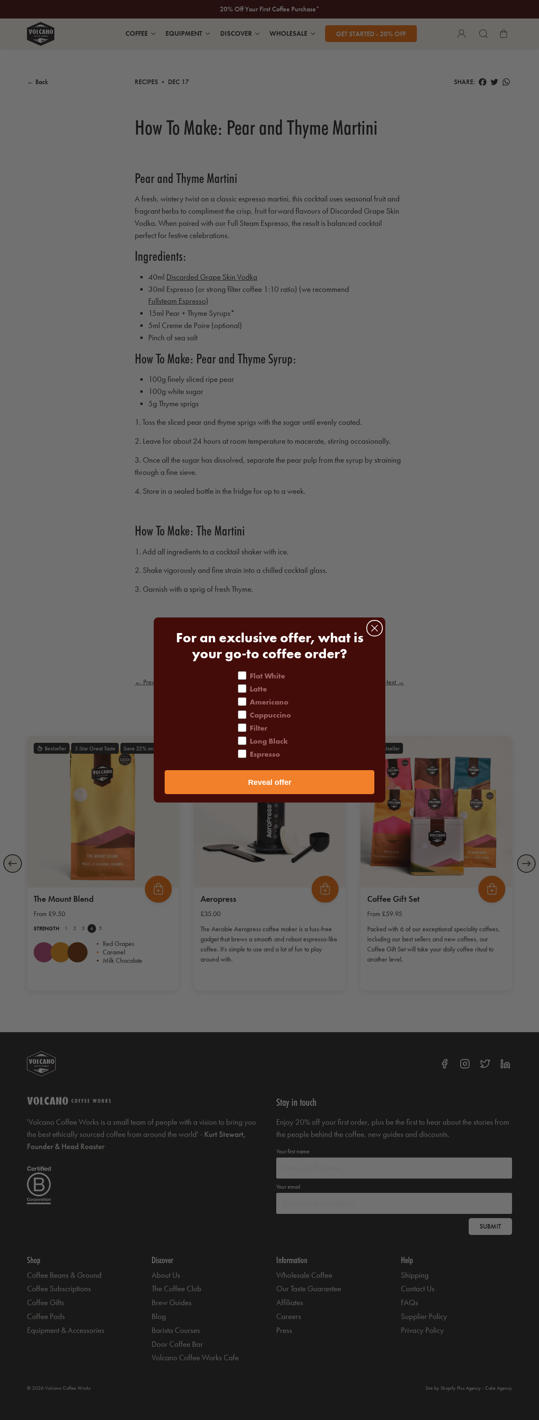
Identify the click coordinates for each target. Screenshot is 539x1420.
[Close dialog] (374, 628)
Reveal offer (269, 782)
